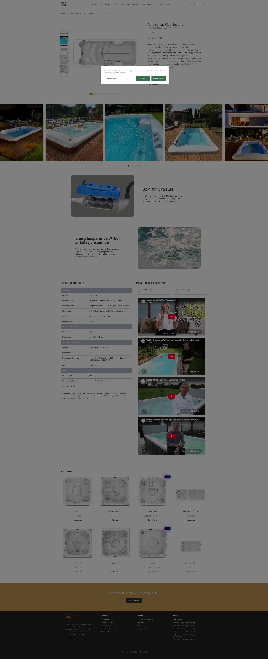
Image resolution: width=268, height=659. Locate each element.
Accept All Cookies (158, 78)
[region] (135, 75)
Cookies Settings (111, 78)
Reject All (143, 78)
